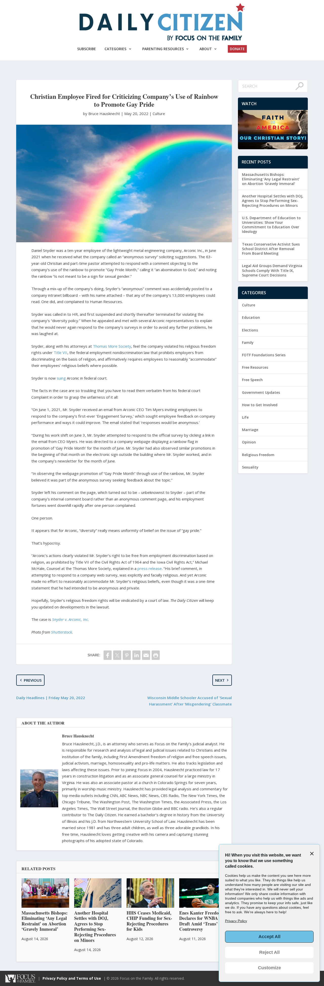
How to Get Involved (259, 404)
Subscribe (86, 48)
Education (251, 317)
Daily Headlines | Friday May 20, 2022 (50, 697)
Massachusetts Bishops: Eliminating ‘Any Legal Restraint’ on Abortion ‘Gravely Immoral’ (271, 179)
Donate (237, 48)
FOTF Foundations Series (264, 354)
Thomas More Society (112, 346)
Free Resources (255, 367)
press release (149, 568)
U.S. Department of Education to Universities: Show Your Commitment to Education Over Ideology (271, 224)
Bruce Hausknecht (78, 736)
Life (245, 417)
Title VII (60, 352)
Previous (33, 680)
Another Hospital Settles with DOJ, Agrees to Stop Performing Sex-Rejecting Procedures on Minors (272, 201)
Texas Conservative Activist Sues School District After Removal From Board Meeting (271, 249)
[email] (146, 655)
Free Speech (252, 379)
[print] (156, 655)
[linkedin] (136, 655)
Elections (250, 330)
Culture (159, 113)
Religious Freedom (258, 454)
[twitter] (117, 655)
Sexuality (250, 467)
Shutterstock (61, 632)
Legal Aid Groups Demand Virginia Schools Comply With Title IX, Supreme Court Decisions (272, 270)
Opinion (249, 442)
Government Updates (261, 392)
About (205, 48)
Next (220, 680)
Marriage (250, 429)
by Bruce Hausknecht (102, 113)
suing (61, 378)
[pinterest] (127, 655)
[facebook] (108, 655)
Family (248, 342)
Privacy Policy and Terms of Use (72, 978)
